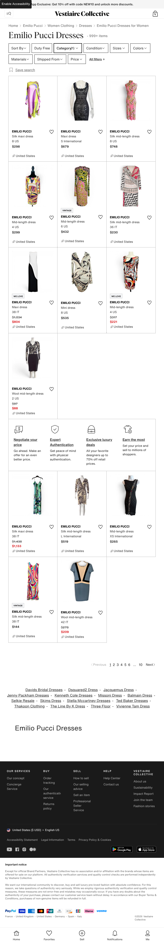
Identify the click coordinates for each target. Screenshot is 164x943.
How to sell (81, 778)
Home (13, 25)
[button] (155, 14)
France (9, 916)
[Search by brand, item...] (8, 14)
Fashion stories (144, 806)
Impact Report (143, 794)
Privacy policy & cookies (95, 840)
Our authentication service (53, 793)
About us (139, 781)
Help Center (111, 778)
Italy (79, 916)
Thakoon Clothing (29, 706)
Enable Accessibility (16, 4)
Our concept (15, 778)
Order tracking (49, 780)
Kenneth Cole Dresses (73, 695)
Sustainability (142, 787)
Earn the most (134, 439)
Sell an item (81, 795)
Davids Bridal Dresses (44, 690)
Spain (71, 916)
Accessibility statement (22, 840)
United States (44, 916)
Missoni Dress (110, 695)
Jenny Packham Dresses (28, 695)
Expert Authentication (62, 442)
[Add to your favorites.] (51, 131)
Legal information (52, 840)
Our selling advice (81, 786)
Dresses (85, 25)
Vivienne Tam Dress (133, 706)
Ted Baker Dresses (132, 700)
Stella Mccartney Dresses (88, 700)
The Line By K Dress (67, 706)
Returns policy (48, 806)
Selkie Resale (22, 700)
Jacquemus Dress (118, 690)
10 (140, 664)
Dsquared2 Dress (83, 690)
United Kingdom (25, 916)
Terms (71, 840)
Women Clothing (61, 25)
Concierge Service (14, 786)
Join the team (143, 800)
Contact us (111, 784)
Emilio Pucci (32, 25)
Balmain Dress (139, 695)
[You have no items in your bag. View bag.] (155, 14)
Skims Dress (50, 700)
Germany (60, 916)
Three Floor (100, 706)
